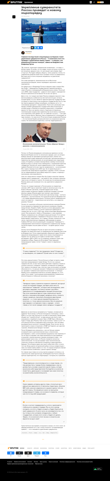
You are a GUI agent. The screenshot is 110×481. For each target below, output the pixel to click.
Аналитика (64, 448)
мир (40, 432)
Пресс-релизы (43, 461)
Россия (30, 432)
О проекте (9, 461)
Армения (36, 448)
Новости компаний (53, 461)
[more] (63, 148)
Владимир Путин (54, 432)
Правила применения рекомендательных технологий (20, 463)
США (44, 432)
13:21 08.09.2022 (25, 16)
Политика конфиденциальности (67, 461)
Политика (51, 448)
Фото (70, 448)
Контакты (30, 461)
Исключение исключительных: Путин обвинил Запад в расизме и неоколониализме (43, 145)
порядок (35, 432)
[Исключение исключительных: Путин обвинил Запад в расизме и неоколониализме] (43, 132)
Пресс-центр (91, 448)
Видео (84, 448)
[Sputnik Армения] (15, 4)
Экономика (43, 448)
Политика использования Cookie (85, 461)
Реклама (36, 461)
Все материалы (28, 53)
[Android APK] (98, 469)
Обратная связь (39, 463)
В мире (57, 448)
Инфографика (77, 448)
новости (29, 448)
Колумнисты (24, 432)
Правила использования (20, 461)
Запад (47, 432)
